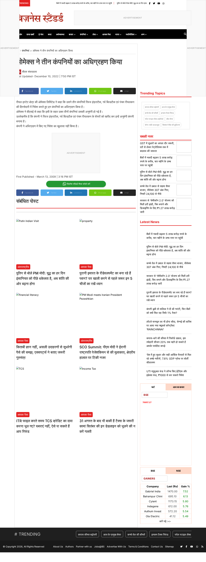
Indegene (152, 506)
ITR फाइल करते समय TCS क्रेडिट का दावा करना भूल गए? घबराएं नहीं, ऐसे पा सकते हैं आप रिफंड (44, 426)
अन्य (142, 34)
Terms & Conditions (138, 546)
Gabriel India (152, 491)
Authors (69, 546)
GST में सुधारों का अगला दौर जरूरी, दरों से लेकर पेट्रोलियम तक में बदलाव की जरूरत (157, 147)
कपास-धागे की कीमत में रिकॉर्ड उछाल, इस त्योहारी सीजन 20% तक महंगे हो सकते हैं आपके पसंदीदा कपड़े (166, 342)
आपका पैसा (106, 34)
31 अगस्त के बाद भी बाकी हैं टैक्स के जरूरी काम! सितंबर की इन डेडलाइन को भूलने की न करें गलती (107, 426)
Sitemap (169, 546)
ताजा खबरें (30, 34)
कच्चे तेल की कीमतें (151, 113)
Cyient (153, 501)
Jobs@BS (99, 546)
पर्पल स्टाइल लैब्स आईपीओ (154, 119)
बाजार (71, 34)
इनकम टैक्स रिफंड (167, 113)
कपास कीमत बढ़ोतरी (152, 107)
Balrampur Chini (152, 496)
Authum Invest (152, 511)
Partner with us (84, 546)
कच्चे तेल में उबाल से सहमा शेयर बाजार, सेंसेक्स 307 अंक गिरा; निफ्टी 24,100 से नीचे (155, 189)
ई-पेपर (41, 34)
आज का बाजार (178, 387)
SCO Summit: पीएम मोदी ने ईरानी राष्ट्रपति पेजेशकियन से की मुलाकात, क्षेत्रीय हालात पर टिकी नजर (107, 352)
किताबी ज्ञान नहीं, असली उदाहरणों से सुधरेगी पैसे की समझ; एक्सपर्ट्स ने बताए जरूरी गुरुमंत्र (44, 352)
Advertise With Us (116, 546)
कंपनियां (83, 34)
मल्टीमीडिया (130, 34)
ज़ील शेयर (169, 119)
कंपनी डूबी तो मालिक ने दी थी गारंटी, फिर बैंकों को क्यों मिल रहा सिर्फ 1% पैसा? (168, 310)
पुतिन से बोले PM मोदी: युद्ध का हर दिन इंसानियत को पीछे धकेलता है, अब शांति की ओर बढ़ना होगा (140, 3)
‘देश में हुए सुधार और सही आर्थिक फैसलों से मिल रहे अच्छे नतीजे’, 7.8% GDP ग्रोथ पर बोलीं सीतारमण (168, 358)
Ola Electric (153, 516)
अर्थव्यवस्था (60, 34)
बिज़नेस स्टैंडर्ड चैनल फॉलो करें (78, 184)
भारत (117, 34)
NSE (178, 470)
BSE (153, 470)
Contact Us (157, 546)
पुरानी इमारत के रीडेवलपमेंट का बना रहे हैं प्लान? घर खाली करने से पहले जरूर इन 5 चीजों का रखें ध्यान (106, 278)
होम (20, 34)
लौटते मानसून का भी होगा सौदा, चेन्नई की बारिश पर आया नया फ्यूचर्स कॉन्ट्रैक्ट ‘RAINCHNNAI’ (168, 325)
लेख (94, 34)
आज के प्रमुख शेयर (168, 107)
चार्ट (153, 387)
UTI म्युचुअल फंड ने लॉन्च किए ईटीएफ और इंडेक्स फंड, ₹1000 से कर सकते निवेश (166, 373)
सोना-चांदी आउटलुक (152, 125)
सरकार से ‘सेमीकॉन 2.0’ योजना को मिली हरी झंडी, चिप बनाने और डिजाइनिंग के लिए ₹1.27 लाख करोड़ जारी (168, 279)
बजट (50, 34)
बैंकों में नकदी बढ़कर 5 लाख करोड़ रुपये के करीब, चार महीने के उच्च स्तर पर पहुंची (74, 3)
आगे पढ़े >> (165, 521)
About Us (58, 546)
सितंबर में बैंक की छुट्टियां (171, 125)
